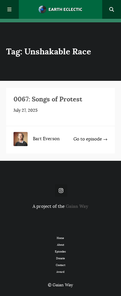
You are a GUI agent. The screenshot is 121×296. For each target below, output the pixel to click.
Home (60, 238)
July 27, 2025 (26, 110)
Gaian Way (77, 206)
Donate (60, 258)
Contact (60, 265)
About (60, 245)
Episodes (60, 251)
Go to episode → (90, 139)
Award (60, 272)
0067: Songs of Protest (48, 99)
